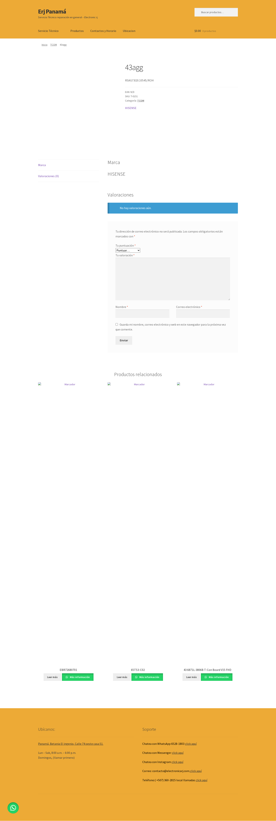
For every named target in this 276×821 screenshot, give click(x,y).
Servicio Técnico (48, 31)
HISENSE (130, 108)
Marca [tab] (42, 165)
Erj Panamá (52, 11)
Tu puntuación (125, 245)
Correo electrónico (189, 307)
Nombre (121, 307)
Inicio (45, 44)
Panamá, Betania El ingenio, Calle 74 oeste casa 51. (70, 744)
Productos (77, 31)
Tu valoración (125, 255)
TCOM (53, 44)
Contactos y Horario (103, 31)
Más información (79, 677)
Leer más (52, 677)
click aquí (191, 744)
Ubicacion (129, 31)
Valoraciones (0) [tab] (48, 176)
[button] (13, 807)
